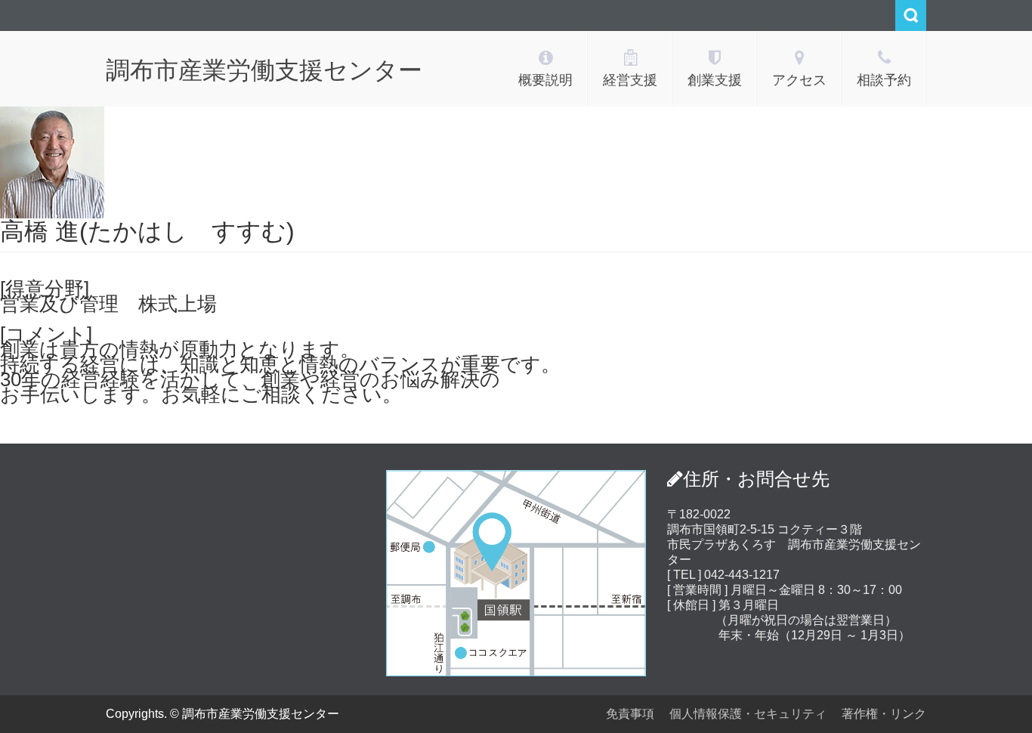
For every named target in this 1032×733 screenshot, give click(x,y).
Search (910, 15)
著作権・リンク (884, 713)
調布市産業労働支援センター (264, 70)
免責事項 (630, 713)
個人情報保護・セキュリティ (748, 713)
